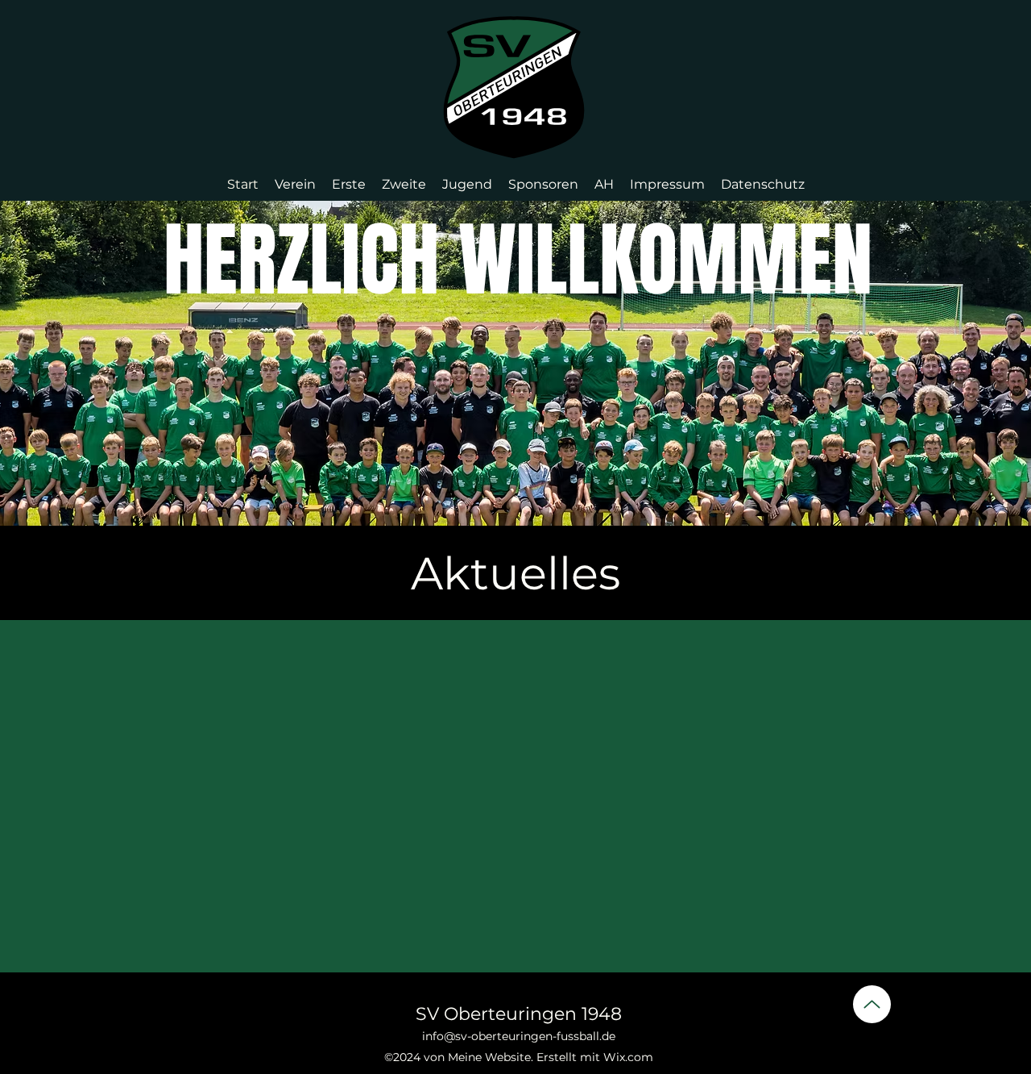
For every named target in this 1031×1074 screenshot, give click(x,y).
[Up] (872, 1004)
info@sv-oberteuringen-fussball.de (518, 1036)
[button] (295, 185)
